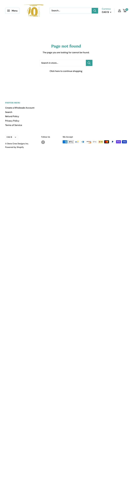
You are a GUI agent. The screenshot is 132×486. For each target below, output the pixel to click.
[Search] (95, 10)
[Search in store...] (89, 63)
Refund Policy (12, 116)
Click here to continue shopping (66, 71)
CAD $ (9, 137)
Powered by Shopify (14, 147)
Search (8, 112)
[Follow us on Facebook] (43, 142)
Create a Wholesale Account (19, 107)
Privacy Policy (12, 120)
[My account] (119, 10)
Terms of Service (13, 125)
